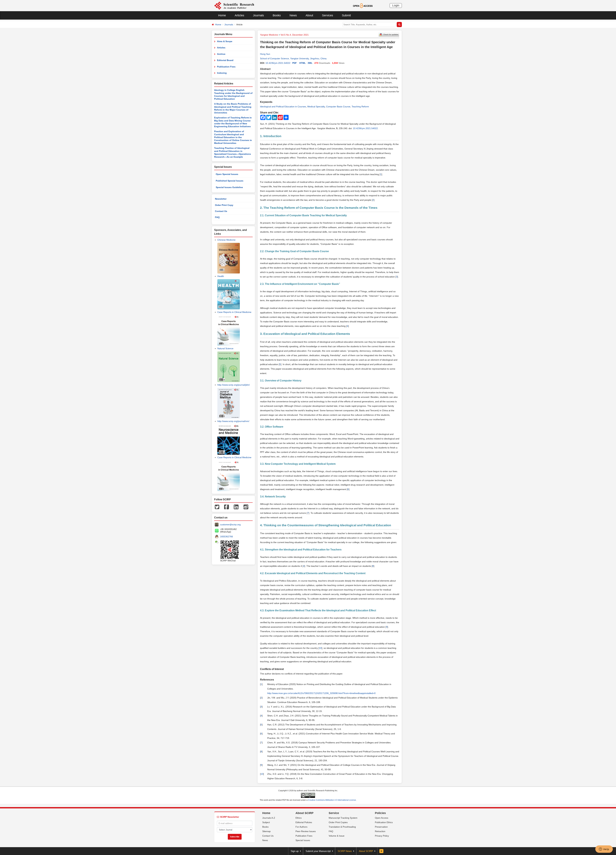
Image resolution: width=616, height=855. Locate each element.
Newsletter (221, 199)
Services (327, 15)
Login (395, 5)
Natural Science (225, 348)
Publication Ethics (384, 822)
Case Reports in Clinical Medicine (234, 312)
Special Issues (302, 840)
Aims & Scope (224, 41)
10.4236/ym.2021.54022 (277, 63)
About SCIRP (304, 813)
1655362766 (226, 536)
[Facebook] (226, 506)
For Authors (301, 827)
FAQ (217, 217)
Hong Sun (265, 54)
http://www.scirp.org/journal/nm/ (233, 421)
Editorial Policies (303, 822)
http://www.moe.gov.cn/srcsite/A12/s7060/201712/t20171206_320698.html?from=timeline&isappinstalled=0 (321, 693)
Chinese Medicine (226, 240)
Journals (258, 15)
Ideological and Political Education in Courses (283, 106)
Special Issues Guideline (229, 187)
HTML (302, 63)
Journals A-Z (268, 818)
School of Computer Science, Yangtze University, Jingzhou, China (293, 58)
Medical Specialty (316, 106)
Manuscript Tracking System (343, 818)
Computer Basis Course (338, 106)
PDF (294, 63)
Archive (221, 54)
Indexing (222, 73)
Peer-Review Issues (305, 831)
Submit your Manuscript (318, 851)
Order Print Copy (224, 205)
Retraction (380, 831)
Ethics (298, 818)
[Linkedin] (236, 506)
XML (310, 63)
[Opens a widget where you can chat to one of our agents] (604, 849)
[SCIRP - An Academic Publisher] (234, 5)
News (293, 15)
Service (334, 813)
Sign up (295, 851)
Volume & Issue (336, 835)
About (309, 15)
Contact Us (221, 211)
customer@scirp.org (230, 524)
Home (222, 15)
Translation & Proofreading (342, 827)
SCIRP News (345, 851)
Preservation (381, 827)
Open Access (381, 818)
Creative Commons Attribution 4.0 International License (332, 800)
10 (320, 648)
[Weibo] (246, 506)
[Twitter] (217, 506)
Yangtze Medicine (269, 34)
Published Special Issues (229, 180)
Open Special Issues (227, 174)
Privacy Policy (382, 835)
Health (220, 276)
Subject (266, 822)
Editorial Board (225, 60)
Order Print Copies (338, 822)
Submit (346, 15)
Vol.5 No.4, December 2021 (295, 34)
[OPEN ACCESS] (363, 5)
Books (277, 15)
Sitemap (266, 831)
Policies (380, 813)
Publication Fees (226, 66)
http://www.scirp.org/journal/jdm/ (233, 385)
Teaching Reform (360, 106)
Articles (239, 15)
